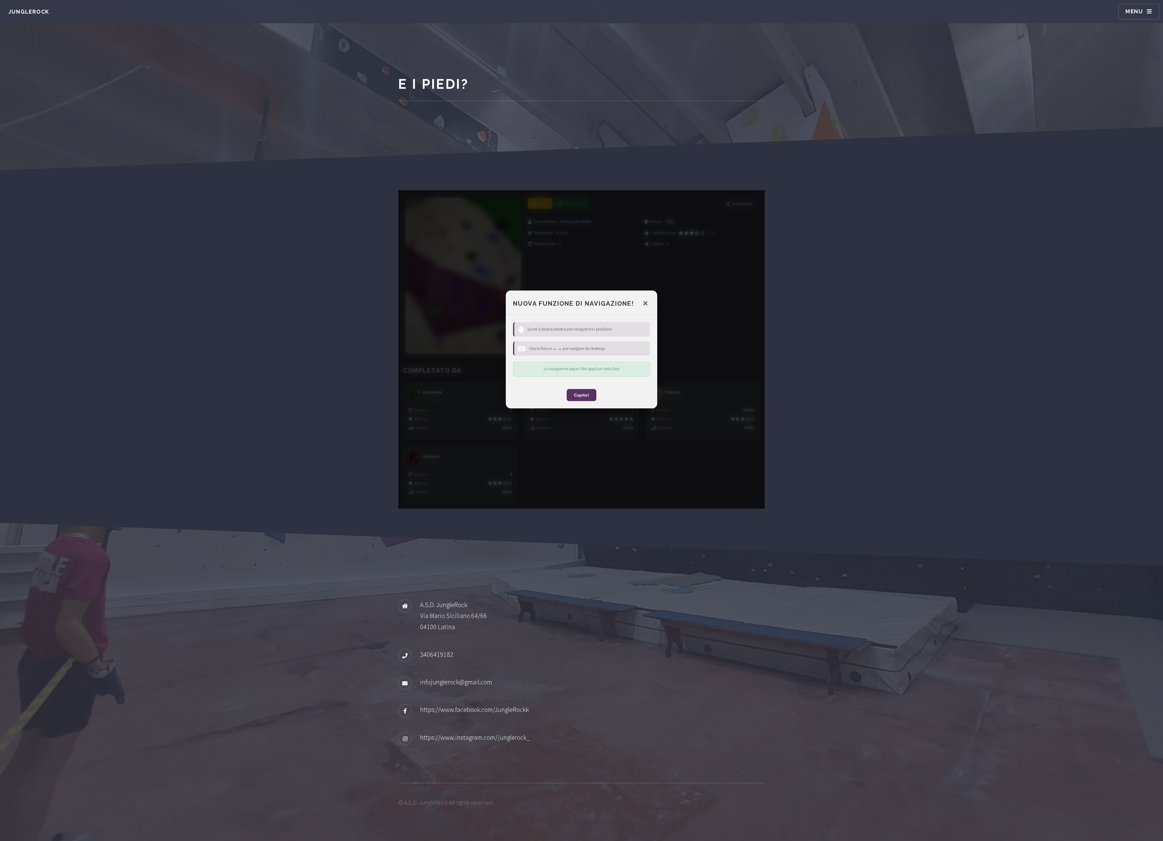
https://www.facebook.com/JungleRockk (474, 709)
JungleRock (28, 11)
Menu (1134, 11)
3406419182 (436, 654)
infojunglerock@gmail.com (456, 682)
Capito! (581, 395)
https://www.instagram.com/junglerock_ (475, 737)
